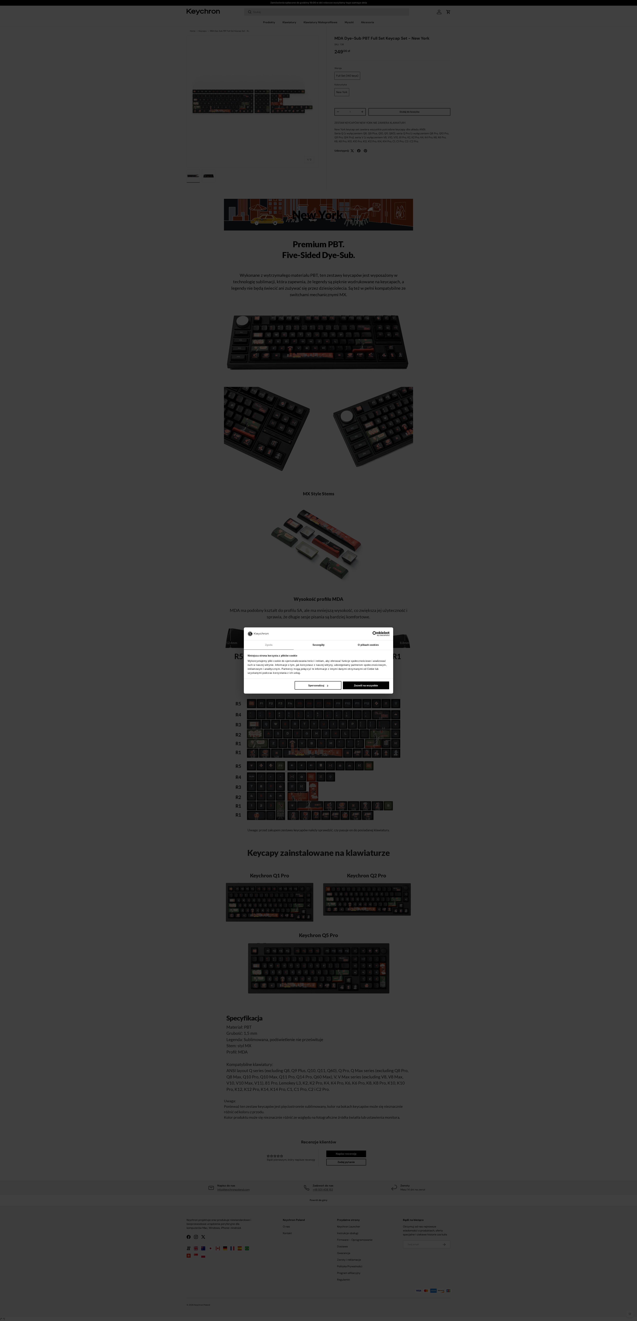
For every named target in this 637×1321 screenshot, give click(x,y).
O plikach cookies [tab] (368, 644)
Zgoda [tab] (269, 644)
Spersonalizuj (316, 685)
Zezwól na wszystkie (366, 685)
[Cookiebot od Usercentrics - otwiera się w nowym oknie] (374, 633)
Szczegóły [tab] (319, 644)
